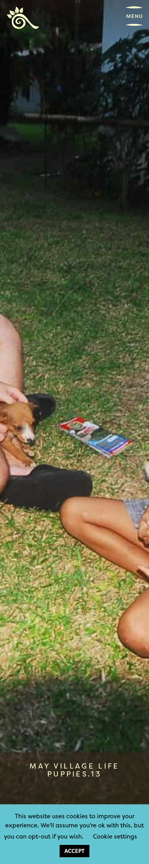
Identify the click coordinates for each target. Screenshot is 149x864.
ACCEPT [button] (74, 850)
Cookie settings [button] (115, 836)
